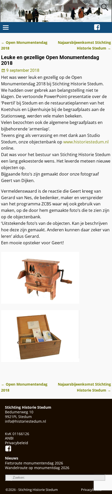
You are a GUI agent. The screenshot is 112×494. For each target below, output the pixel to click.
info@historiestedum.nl (25, 421)
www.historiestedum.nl (86, 142)
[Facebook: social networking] (97, 26)
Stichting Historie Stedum (38, 489)
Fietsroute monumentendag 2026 (34, 463)
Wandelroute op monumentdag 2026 (37, 467)
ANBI (9, 438)
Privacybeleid (16, 442)
